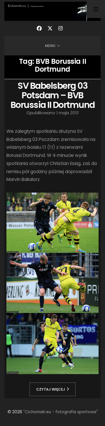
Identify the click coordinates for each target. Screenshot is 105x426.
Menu (50, 45)
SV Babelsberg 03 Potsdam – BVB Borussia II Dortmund (52, 95)
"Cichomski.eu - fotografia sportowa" (60, 412)
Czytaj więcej (50, 389)
